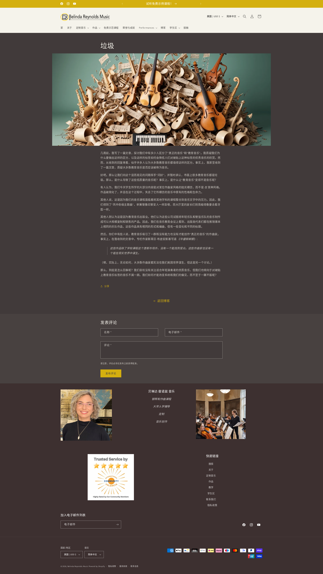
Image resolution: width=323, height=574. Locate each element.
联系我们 (211, 499)
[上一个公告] (122, 4)
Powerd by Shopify (97, 566)
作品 (211, 481)
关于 (211, 469)
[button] (82, 27)
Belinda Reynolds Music (77, 566)
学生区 (211, 493)
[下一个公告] (200, 4)
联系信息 (134, 566)
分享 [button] (106, 286)
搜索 (211, 463)
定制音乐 (211, 475)
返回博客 (163, 301)
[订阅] (117, 524)
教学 (211, 487)
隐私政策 (212, 505)
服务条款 (123, 566)
